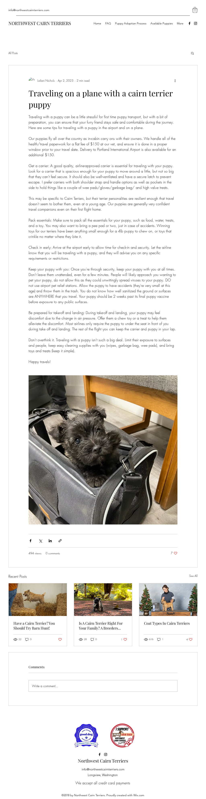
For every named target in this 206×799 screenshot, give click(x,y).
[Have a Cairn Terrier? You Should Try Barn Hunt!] (38, 599)
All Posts (13, 53)
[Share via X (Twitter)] (40, 541)
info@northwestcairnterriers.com (28, 10)
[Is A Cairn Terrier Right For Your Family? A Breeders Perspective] (103, 599)
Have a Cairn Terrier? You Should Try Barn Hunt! (34, 625)
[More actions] (175, 80)
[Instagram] (196, 23)
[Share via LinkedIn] (50, 541)
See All (193, 576)
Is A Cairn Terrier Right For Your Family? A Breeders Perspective (101, 625)
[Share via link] (60, 541)
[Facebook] (189, 23)
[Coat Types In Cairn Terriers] (168, 599)
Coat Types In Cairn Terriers (167, 623)
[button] (195, 10)
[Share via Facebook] (30, 541)
